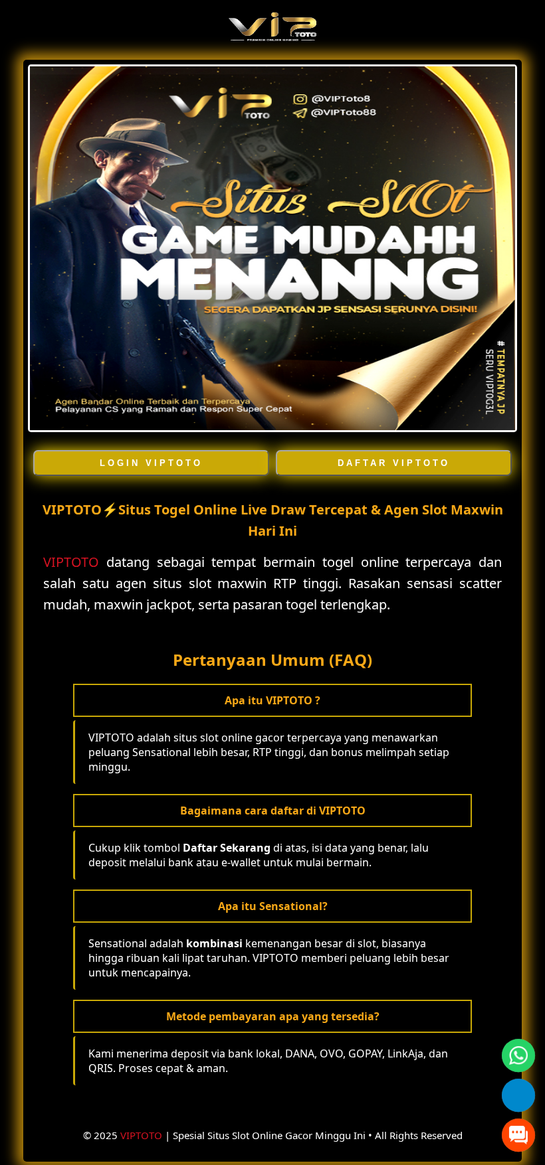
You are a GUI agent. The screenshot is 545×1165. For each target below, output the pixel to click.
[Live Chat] (518, 1135)
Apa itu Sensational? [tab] (273, 906)
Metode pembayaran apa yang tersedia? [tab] (273, 1016)
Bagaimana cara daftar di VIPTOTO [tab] (273, 810)
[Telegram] (518, 1095)
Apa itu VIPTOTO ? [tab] (272, 700)
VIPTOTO (71, 562)
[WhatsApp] (518, 1056)
